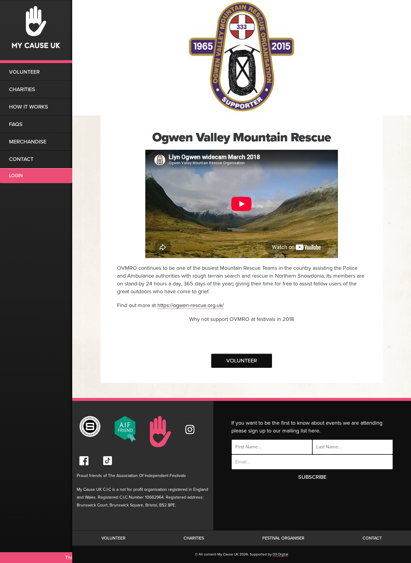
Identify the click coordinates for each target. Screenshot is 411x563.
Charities (22, 89)
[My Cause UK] (36, 31)
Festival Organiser (283, 538)
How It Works (28, 106)
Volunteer (24, 72)
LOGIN (16, 176)
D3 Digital (280, 554)
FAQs (16, 124)
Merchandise (27, 141)
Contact (21, 159)
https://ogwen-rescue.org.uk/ (190, 305)
